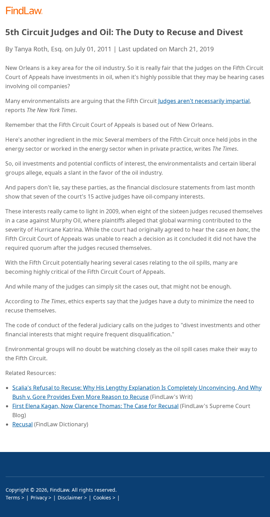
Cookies (102, 497)
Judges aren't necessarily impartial (204, 101)
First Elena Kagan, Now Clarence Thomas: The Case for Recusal (95, 406)
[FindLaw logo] (26, 11)
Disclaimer (70, 497)
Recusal (22, 424)
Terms (13, 497)
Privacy (39, 497)
